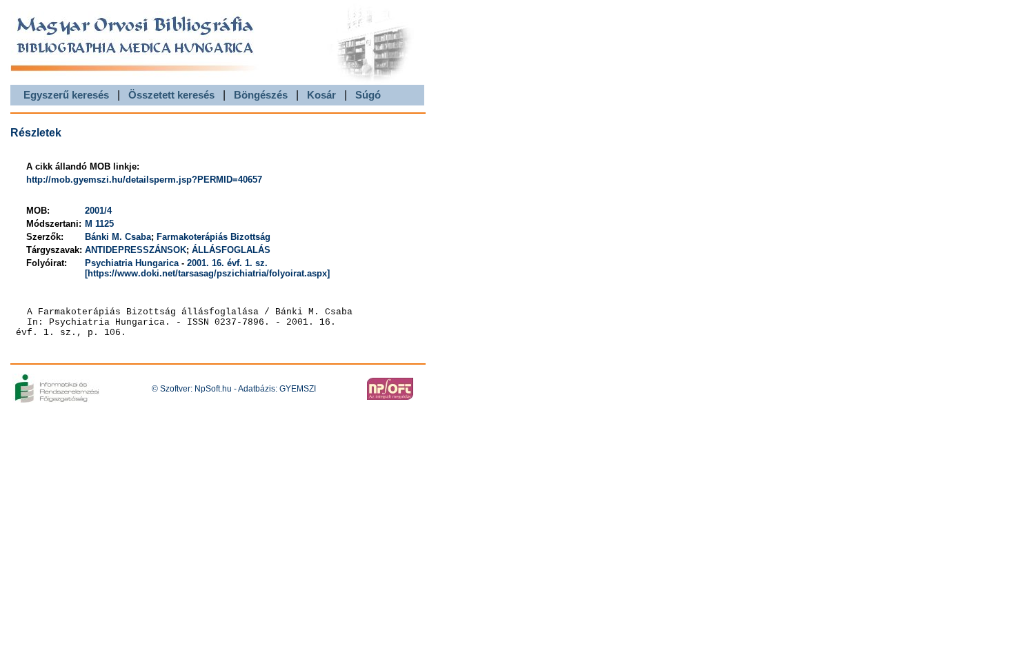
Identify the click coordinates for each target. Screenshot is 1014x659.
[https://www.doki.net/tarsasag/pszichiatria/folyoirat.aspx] (207, 273)
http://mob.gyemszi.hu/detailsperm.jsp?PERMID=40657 (144, 179)
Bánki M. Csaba (118, 237)
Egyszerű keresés (66, 95)
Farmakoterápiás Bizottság (213, 237)
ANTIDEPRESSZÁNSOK (135, 250)
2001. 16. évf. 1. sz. (227, 263)
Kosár (321, 95)
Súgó (368, 95)
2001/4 (98, 210)
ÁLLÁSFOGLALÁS (231, 250)
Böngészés (261, 95)
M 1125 (99, 224)
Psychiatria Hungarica (132, 263)
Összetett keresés (171, 95)
